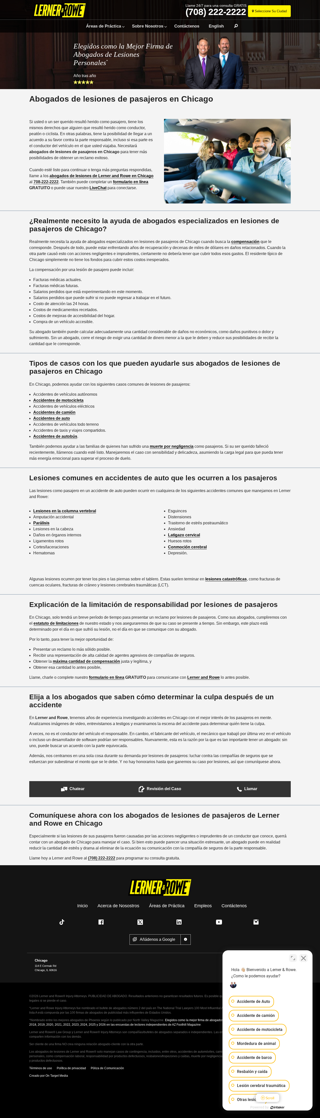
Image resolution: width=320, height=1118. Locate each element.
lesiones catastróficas (226, 579)
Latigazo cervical (184, 535)
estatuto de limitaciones (56, 623)
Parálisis (41, 523)
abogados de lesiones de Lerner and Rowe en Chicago (102, 176)
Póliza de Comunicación (107, 1068)
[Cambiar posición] (293, 958)
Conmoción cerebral (187, 547)
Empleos (203, 905)
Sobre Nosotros (147, 26)
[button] (72, 789)
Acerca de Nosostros (118, 905)
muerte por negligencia (172, 446)
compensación (245, 242)
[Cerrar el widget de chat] (304, 958)
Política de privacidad (71, 1068)
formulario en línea (130, 182)
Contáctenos (186, 26)
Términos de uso (40, 1068)
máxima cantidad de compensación (86, 661)
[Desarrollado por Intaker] (277, 1107)
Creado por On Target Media (48, 1075)
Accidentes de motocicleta (58, 400)
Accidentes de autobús (55, 436)
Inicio (82, 905)
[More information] (185, 940)
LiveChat (98, 188)
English (216, 26)
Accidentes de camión (54, 412)
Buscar (233, 26)
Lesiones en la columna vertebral (64, 511)
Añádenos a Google (157, 939)
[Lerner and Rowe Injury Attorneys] (60, 11)
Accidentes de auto (51, 418)
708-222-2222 (46, 182)
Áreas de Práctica (103, 26)
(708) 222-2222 (216, 12)
